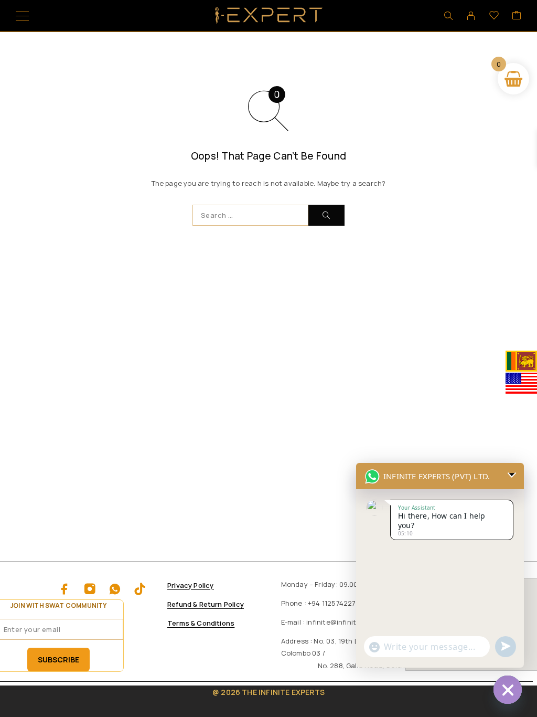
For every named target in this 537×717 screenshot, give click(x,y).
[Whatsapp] (114, 589)
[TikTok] (140, 589)
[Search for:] (250, 215)
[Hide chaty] (507, 690)
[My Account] (471, 15)
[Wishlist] (494, 15)
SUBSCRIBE (58, 660)
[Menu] (22, 15)
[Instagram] (89, 589)
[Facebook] (64, 589)
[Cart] (516, 15)
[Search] (448, 15)
